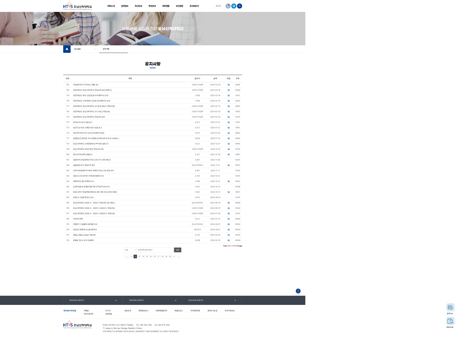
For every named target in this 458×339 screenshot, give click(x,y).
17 (158, 256)
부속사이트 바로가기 (195, 300)
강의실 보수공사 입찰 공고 (82, 122)
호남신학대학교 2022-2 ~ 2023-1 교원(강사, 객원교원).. (94, 208)
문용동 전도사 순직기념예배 (83, 240)
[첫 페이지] (131, 256)
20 (170, 256)
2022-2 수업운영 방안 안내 (83, 197)
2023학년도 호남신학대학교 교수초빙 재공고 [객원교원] (94, 106)
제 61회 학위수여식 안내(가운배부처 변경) (88, 133)
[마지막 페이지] (174, 256)
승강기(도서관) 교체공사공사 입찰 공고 (87, 128)
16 (154, 256)
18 (162, 256)
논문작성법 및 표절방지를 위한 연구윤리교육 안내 (91, 187)
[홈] (67, 49)
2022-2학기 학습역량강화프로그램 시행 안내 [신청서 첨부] (95, 192)
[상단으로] (298, 291)
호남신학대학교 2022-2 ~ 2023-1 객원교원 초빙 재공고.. (94, 203)
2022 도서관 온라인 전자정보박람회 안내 (88, 176)
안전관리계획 (78, 219)
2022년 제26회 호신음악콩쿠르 (85, 229)
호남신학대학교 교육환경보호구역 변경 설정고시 (91, 144)
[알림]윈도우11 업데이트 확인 (84, 165)
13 (143, 256)
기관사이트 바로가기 (136, 300)
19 (166, 256)
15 (151, 256)
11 (135, 256)
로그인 (218, 6)
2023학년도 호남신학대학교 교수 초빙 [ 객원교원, (91, 111)
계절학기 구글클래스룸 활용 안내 (85, 224)
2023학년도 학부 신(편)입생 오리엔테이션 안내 (90, 95)
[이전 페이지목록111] (126, 256)
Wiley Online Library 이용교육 (84, 235)
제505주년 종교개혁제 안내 (83, 181)
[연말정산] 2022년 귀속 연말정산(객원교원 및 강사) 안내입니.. (96, 138)
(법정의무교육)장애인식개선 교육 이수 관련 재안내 (91, 160)
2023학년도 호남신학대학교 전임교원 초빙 (89, 117)
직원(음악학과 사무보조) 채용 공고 (86, 85)
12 (139, 256)
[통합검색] (239, 6)
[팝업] (228, 6)
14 (147, 256)
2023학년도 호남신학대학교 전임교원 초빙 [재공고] (92, 90)
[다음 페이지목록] (178, 256)
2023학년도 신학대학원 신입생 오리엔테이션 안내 (91, 101)
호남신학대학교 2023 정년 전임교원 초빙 (88, 149)
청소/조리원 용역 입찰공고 (83, 154)
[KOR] (233, 6)
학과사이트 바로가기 (76, 300)
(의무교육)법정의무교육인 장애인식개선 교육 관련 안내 (93, 170)
